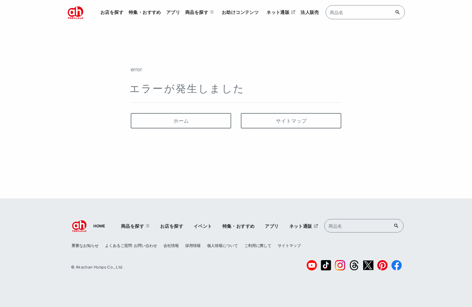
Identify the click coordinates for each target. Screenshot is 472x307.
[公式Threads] (354, 265)
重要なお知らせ (85, 245)
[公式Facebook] (396, 265)
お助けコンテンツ (240, 12)
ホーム (181, 121)
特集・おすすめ (145, 12)
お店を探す (112, 12)
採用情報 (193, 245)
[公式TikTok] (326, 265)
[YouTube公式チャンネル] (312, 265)
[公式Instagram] (340, 265)
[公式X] (368, 265)
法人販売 (310, 12)
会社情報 (171, 245)
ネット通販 (278, 12)
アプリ (173, 12)
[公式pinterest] (382, 265)
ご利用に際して (257, 245)
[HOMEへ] (75, 12)
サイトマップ (291, 121)
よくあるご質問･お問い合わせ (131, 245)
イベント (203, 226)
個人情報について (222, 245)
